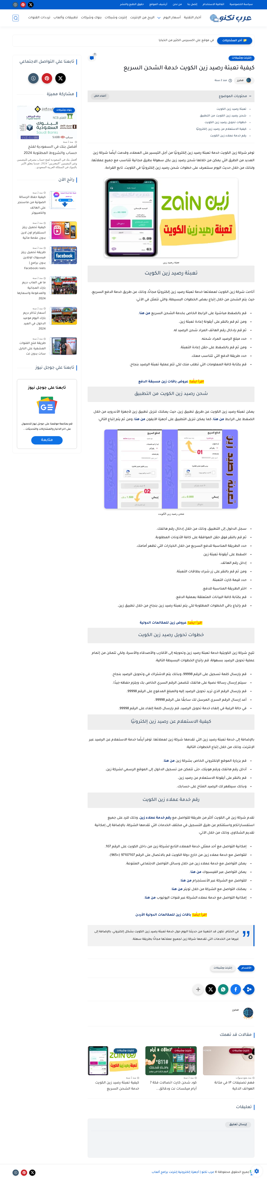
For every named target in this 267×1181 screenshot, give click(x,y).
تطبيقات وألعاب (65, 18)
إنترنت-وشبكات (241, 58)
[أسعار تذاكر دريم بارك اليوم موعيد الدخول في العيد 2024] (63, 316)
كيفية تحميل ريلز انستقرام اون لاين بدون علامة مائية (33, 233)
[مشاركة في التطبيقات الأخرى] (198, 989)
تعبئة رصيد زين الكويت (231, 109)
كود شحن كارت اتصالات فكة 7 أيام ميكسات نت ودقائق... (173, 1086)
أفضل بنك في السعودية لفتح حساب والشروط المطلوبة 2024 (50, 150)
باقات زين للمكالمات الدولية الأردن (163, 915)
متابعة (47, 440)
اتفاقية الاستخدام (213, 4)
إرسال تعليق (238, 1124)
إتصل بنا (192, 4)
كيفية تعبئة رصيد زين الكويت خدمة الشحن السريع (117, 1086)
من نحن (177, 4)
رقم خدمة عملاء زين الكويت (228, 135)
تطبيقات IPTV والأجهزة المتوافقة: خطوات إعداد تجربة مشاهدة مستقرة (164, 40)
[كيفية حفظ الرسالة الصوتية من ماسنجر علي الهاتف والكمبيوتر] (63, 200)
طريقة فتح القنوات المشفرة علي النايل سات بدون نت (32, 349)
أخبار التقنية (192, 18)
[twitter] (31, 4)
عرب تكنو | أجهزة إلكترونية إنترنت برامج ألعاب (183, 1172)
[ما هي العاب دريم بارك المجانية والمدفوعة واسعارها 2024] (63, 285)
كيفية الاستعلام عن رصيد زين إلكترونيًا (221, 129)
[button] (235, 989)
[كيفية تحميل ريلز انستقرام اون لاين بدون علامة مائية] (63, 230)
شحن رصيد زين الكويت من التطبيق (223, 115)
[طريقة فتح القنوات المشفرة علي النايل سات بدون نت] (63, 346)
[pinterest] (23, 4)
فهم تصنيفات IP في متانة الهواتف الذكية (234, 1086)
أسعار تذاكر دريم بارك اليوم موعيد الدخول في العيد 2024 (34, 321)
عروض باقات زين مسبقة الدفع (163, 382)
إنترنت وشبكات (116, 18)
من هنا (144, 313)
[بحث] (16, 18)
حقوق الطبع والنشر (132, 4)
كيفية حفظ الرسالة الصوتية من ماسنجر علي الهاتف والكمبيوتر (32, 205)
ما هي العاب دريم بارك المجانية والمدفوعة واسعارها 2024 (31, 291)
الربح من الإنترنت (142, 18)
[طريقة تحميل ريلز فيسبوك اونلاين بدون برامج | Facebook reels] (63, 255)
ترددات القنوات (39, 18)
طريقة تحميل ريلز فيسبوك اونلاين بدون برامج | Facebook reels (33, 260)
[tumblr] (15, 4)
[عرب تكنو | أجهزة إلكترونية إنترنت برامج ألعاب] (231, 18)
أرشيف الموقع (158, 4)
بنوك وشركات (91, 18)
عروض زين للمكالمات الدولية (163, 623)
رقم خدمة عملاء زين (155, 818)
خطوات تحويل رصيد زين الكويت (225, 122)
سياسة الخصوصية (241, 4)
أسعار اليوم (172, 18)
